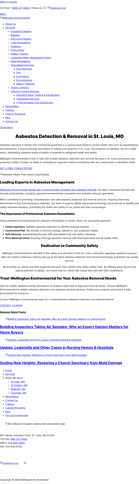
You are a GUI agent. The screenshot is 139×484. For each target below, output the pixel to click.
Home (8, 370)
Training (9, 110)
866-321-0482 (19, 439)
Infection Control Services (25, 91)
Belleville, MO (18, 389)
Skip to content (8, 1)
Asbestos (16, 46)
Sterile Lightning (20, 87)
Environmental (24, 80)
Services (10, 27)
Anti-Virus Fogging (21, 38)
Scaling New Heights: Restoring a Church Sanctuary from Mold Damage (61, 363)
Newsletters (12, 106)
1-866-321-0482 (20, 8)
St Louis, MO (18, 381)
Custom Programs (15, 113)
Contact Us (11, 121)
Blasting (15, 35)
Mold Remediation (21, 61)
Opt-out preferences (16, 415)
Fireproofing (17, 50)
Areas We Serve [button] (14, 377)
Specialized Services (22, 65)
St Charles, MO (19, 385)
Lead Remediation (21, 42)
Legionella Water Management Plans (31, 57)
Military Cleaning (25, 83)
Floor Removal (24, 68)
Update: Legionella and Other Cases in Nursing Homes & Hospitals (56, 347)
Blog (7, 117)
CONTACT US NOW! (11, 305)
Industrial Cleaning (21, 31)
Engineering (22, 76)
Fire (18, 72)
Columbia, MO (18, 392)
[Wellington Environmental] (15, 17)
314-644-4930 (16, 442)
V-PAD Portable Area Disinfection (34, 102)
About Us (10, 23)
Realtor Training (19, 53)
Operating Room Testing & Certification (37, 95)
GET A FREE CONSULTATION (16, 168)
